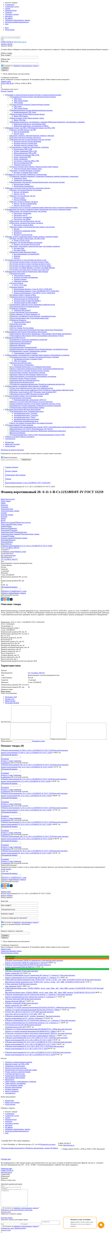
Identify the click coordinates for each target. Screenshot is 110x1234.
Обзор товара (6, 524)
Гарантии (8, 12)
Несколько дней (11, 697)
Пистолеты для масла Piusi (23, 225)
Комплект (4, 528)
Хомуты (17, 258)
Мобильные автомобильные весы (26, 421)
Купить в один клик (24, 1210)
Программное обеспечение (15, 1078)
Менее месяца (10, 701)
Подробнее (5, 759)
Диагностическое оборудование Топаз (28, 169)
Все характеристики (8, 555)
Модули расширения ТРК (23, 163)
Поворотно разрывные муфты (25, 231)
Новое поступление (12, 444)
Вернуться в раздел (8, 522)
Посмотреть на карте (47, 1144)
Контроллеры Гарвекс (22, 184)
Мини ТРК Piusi (20, 120)
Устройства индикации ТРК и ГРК (26, 155)
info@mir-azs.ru (6, 1172)
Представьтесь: (6, 741)
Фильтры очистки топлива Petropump (27, 141)
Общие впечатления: (58, 739)
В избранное (5, 763)
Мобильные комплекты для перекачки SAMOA (31, 126)
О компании (9, 5)
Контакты (8, 16)
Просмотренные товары (9, 953)
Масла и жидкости (12, 1091)
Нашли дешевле (20, 593)
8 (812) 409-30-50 (7, 83)
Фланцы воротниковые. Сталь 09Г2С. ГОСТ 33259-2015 (34, 293)
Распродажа (9, 442)
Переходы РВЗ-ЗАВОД (22, 322)
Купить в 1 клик (20, 591)
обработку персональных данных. (26, 66)
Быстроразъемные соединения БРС (27, 254)
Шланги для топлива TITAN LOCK (27, 244)
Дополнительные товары (10, 534)
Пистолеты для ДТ (21, 215)
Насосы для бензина (21, 192)
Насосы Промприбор (21, 132)
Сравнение (17, 761)
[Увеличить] (26, 546)
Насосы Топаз (19, 134)
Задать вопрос (6, 869)
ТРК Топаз (18, 99)
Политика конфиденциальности (17, 22)
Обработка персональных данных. (17, 20)
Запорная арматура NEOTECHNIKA (27, 301)
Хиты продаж (10, 446)
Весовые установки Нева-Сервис (26, 172)
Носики (16, 229)
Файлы (3, 542)
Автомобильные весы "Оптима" (25, 413)
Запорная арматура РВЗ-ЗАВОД (25, 303)
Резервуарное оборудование (15, 1076)
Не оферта (9, 18)
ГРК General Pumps (21, 108)
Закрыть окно (6, 81)
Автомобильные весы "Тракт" (25, 417)
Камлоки (17, 256)
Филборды (18, 233)
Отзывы (4, 536)
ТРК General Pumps (21, 101)
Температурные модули (22, 165)
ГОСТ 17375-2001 (20, 285)
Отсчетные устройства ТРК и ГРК (26, 161)
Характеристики (7, 532)
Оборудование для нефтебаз (15, 1083)
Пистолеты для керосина (23, 217)
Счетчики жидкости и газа (15, 1074)
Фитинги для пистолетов (23, 235)
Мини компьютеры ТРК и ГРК (25, 153)
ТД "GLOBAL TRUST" (9, 559)
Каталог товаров (7, 91)
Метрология (9, 1079)
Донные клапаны (20, 279)
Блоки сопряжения (21, 159)
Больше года (9, 699)
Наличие (4, 540)
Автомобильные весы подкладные (26, 419)
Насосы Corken (19, 198)
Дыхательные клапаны (22, 275)
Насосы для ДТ (19, 194)
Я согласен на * (21, 1208)
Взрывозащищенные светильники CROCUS (30, 400)
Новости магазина (10, 457)
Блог (7, 24)
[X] (11, 599)
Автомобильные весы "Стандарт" (26, 415)
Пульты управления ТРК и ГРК (25, 151)
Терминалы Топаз (20, 178)
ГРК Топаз (17, 106)
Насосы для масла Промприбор (25, 203)
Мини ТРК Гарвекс (21, 116)
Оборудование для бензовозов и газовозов (20, 1081)
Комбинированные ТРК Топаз (25, 112)
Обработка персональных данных (37, 1148)
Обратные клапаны (21, 281)
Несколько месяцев (12, 703)
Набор (3, 526)
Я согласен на (21, 66)
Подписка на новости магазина (12, 450)
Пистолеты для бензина (22, 213)
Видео (3, 544)
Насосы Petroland (20, 200)
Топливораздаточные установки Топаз (28, 359)
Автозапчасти (10, 1093)
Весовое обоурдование (13, 1087)
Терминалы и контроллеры (15, 1066)
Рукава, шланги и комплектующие (18, 1072)
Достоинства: (6, 722)
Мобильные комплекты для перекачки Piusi (30, 124)
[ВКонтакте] (2, 599)
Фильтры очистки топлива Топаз (26, 145)
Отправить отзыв (38, 741)
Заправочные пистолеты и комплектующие (21, 1070)
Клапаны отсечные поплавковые (26, 277)
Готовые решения (11, 1089)
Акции (7, 8)
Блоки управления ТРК (22, 157)
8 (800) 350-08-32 (7, 42)
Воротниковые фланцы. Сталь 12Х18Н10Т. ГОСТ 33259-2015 (36, 291)
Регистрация (9, 30)
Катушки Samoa (19, 250)
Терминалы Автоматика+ (23, 180)
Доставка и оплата (12, 14)
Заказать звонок (6, 44)
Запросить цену (20, 1228)
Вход (7, 28)
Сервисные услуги (12, 6)
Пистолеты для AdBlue (22, 219)
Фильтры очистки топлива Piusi (25, 143)
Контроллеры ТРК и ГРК (23, 149)
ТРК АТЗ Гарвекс (20, 361)
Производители (11, 10)
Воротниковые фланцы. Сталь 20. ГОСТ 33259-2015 (33, 289)
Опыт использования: (9, 693)
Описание (4, 530)
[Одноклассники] (5, 599)
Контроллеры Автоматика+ (24, 186)
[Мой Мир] (8, 599)
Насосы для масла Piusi (22, 205)
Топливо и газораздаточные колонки (18, 1062)
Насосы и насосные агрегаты (16, 1068)
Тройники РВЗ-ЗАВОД (22, 310)
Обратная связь (6, 1168)
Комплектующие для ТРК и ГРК (17, 1064)
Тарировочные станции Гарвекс (25, 353)
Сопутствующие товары (14, 1085)
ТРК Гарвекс (18, 102)
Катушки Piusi (19, 248)
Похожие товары (7, 538)
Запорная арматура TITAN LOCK (26, 299)
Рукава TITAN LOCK (22, 240)
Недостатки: (5, 739)
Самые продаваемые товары (11, 951)
